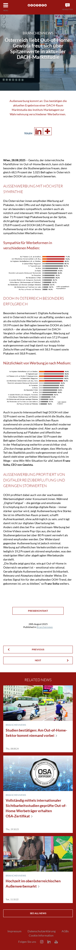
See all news (38, 913)
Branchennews (45, 627)
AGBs (65, 931)
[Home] (37, 5)
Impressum (14, 931)
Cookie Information (41, 935)
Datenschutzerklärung (42, 931)
